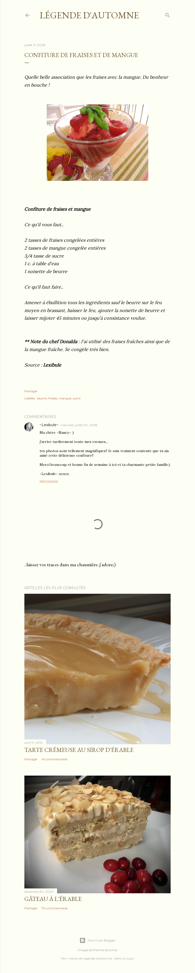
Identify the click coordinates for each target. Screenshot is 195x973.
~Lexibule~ (49, 425)
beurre (42, 398)
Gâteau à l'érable (53, 899)
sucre (76, 398)
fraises (52, 398)
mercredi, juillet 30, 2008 (79, 425)
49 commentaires (54, 759)
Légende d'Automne (89, 15)
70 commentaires (54, 908)
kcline (113, 950)
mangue (65, 398)
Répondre (49, 481)
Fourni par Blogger (102, 940)
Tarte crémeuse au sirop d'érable (79, 750)
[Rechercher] (168, 14)
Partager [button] (31, 391)
